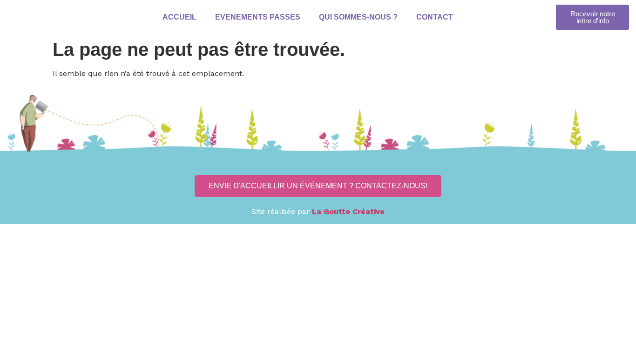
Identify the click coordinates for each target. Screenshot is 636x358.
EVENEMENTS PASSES (257, 17)
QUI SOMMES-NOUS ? (357, 17)
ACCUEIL (179, 17)
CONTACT (434, 17)
